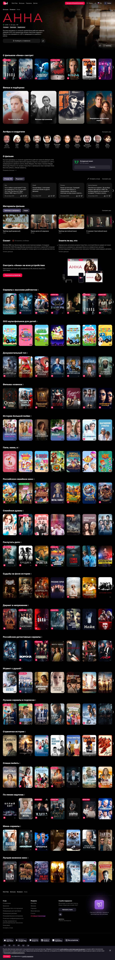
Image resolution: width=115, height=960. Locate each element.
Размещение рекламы (10, 913)
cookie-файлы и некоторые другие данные (72, 949)
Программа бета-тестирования (13, 908)
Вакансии (6, 906)
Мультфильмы (35, 911)
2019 (6, 25)
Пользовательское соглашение (13, 916)
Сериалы (33, 908)
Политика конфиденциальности (13, 918)
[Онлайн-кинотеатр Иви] (6, 3)
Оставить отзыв (8, 928)
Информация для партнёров (12, 911)
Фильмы (33, 906)
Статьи (33, 913)
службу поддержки (27, 956)
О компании (7, 903)
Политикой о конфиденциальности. (14, 952)
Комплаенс (6, 925)
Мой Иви (33, 903)
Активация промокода (38, 916)
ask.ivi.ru (61, 919)
